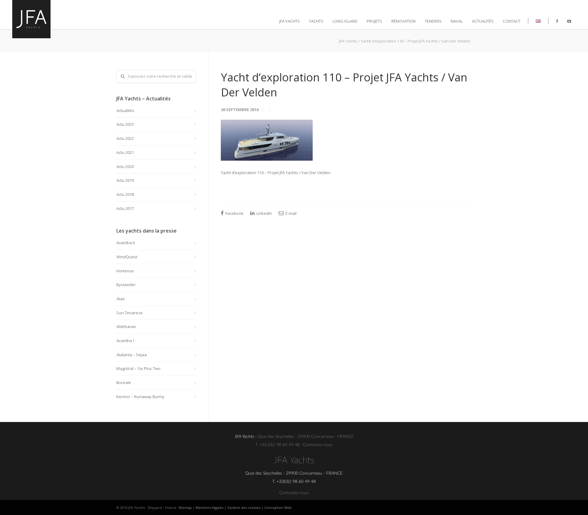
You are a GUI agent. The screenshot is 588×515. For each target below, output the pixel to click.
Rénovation (403, 21)
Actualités (483, 21)
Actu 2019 (125, 180)
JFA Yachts (289, 21)
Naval (457, 21)
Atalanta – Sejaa (131, 354)
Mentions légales (209, 507)
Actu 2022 (125, 138)
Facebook (233, 213)
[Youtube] (569, 21)
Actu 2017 (125, 208)
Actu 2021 (125, 152)
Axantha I (125, 340)
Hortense (125, 271)
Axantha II (125, 242)
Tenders (433, 21)
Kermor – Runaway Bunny (140, 396)
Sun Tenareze (129, 312)
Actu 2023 (125, 124)
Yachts (316, 21)
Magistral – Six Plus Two (138, 368)
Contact (511, 21)
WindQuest (126, 256)
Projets (374, 21)
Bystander (126, 284)
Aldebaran (126, 326)
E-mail (290, 213)
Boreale (123, 382)
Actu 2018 (125, 194)
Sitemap (185, 507)
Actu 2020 (125, 166)
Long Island (345, 21)
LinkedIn (263, 213)
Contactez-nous (318, 445)
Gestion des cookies (243, 507)
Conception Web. (278, 507)
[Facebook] (557, 21)
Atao (120, 298)
